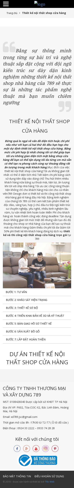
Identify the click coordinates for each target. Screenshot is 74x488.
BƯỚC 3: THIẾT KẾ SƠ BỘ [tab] (22, 308)
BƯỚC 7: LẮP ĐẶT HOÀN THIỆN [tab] (26, 339)
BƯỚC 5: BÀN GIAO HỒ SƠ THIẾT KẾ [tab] (29, 323)
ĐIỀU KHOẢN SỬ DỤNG (49, 476)
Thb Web (49, 481)
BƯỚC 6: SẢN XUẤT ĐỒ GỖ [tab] (23, 331)
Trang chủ (12, 13)
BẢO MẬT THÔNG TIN (17, 476)
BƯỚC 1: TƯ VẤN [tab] (16, 292)
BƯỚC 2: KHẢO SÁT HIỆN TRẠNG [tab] (26, 300)
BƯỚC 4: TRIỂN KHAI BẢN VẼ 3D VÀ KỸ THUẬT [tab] (35, 315)
